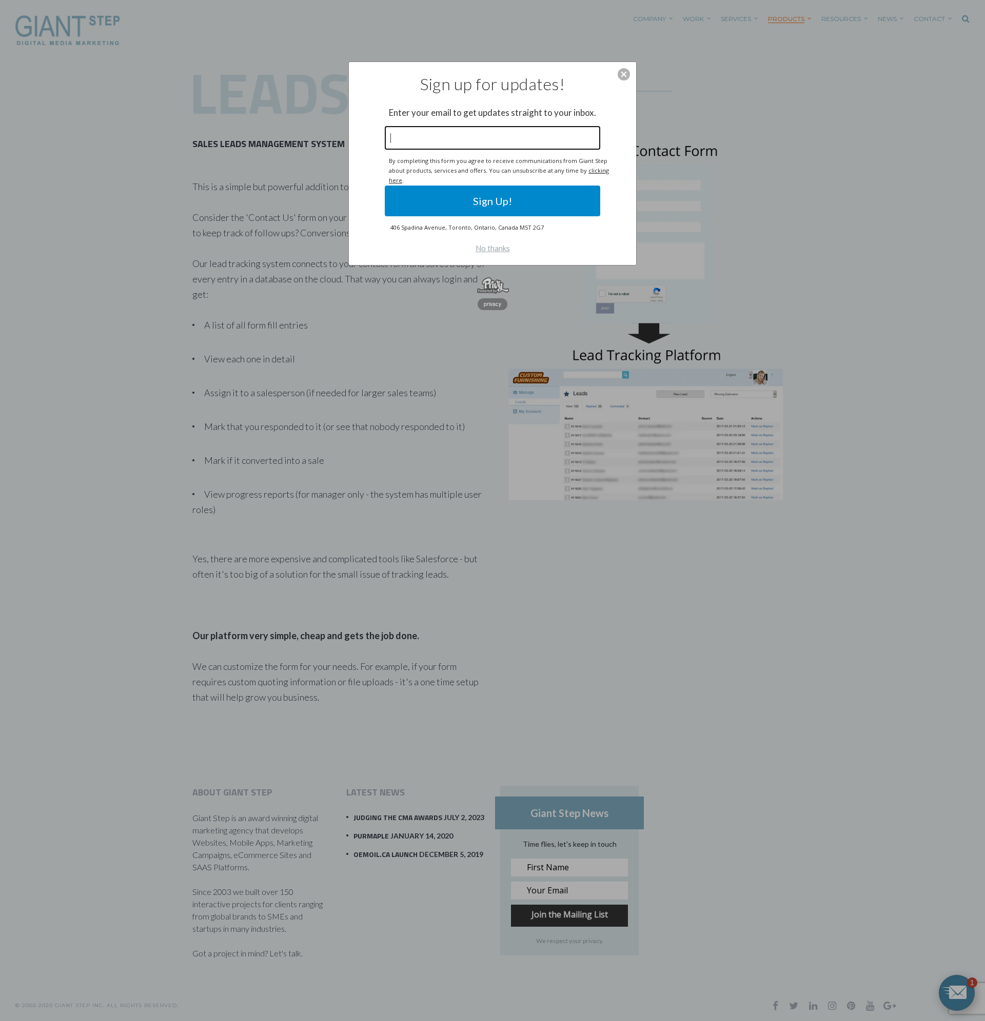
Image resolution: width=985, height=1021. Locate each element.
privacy (492, 304)
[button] (624, 74)
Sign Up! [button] (492, 201)
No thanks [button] (493, 248)
